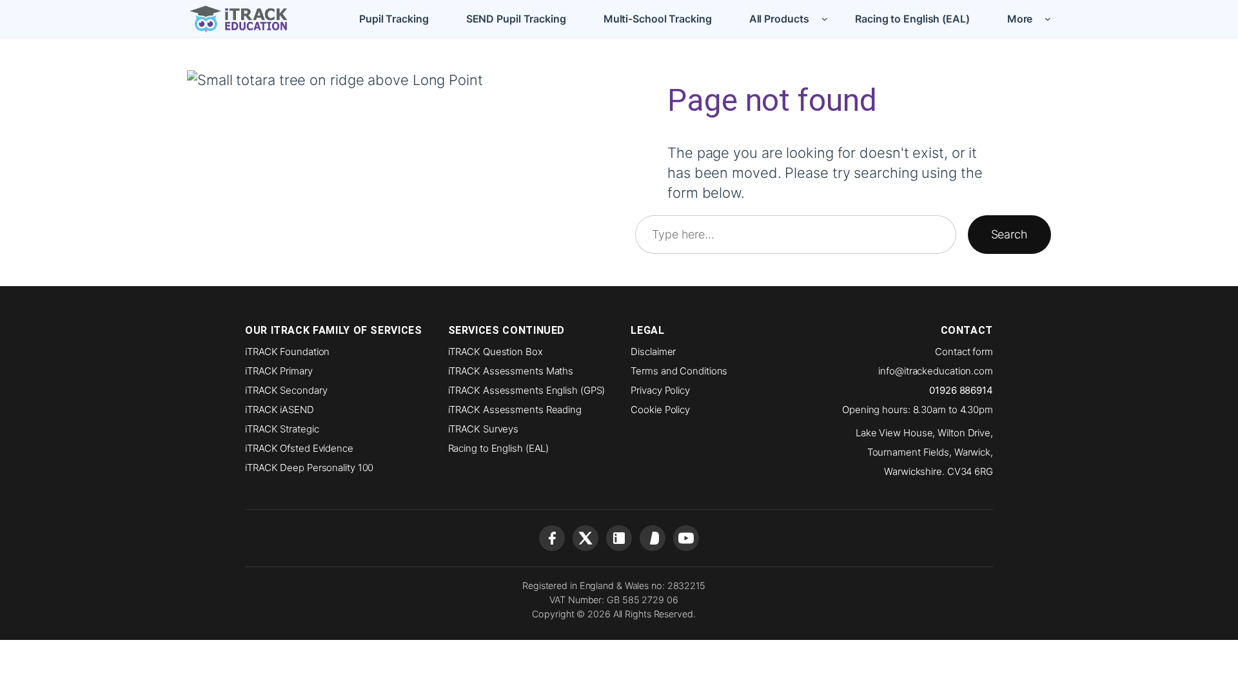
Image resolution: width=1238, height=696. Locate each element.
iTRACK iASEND (279, 409)
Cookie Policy (660, 409)
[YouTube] (686, 538)
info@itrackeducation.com (935, 371)
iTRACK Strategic (282, 429)
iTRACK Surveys (483, 429)
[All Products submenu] (824, 18)
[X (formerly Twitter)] (585, 538)
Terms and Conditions (679, 371)
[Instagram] (652, 538)
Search (1009, 234)
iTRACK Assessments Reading (515, 409)
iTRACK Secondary (286, 390)
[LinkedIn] (619, 538)
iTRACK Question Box (495, 351)
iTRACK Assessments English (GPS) (526, 390)
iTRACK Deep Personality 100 (309, 467)
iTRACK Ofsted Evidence (299, 448)
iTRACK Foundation (287, 351)
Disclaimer (653, 351)
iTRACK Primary (279, 371)
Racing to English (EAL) (498, 448)
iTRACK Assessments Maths (511, 371)
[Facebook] (552, 538)
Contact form (964, 351)
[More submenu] (1048, 18)
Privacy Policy (660, 390)
